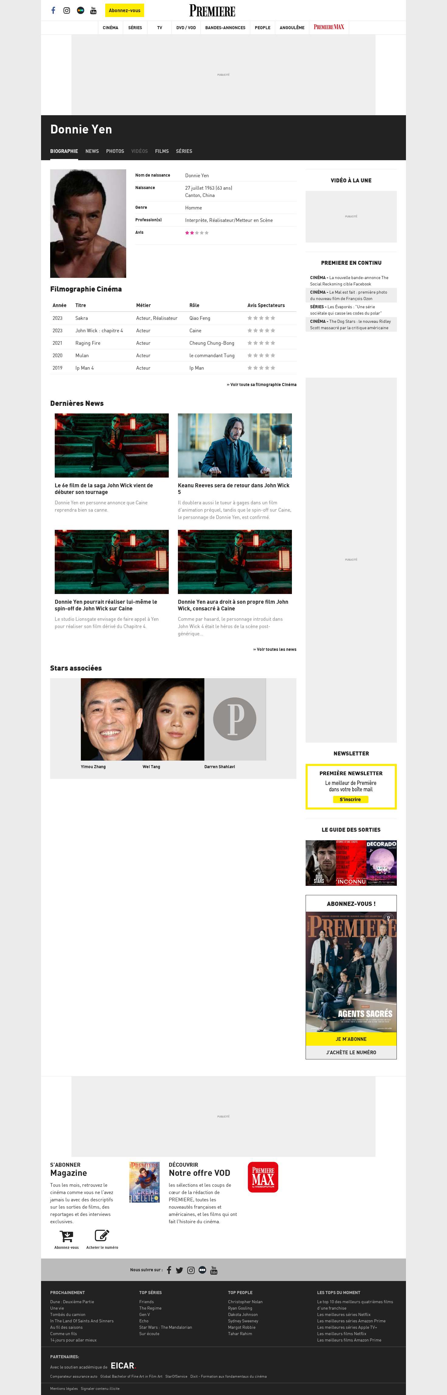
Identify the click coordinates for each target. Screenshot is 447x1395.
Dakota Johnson (243, 1314)
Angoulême (292, 27)
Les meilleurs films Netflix (341, 1333)
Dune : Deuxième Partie (72, 1301)
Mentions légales (64, 1388)
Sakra (81, 318)
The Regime (150, 1307)
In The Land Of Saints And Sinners (82, 1320)
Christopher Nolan (245, 1301)
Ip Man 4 (84, 368)
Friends (146, 1301)
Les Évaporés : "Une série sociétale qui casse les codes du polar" (346, 310)
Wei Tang (151, 766)
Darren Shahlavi (219, 766)
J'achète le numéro (351, 1052)
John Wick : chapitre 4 (99, 330)
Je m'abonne (351, 1039)
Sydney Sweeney (243, 1320)
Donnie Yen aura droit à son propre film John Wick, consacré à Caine (233, 605)
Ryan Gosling (240, 1307)
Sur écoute (149, 1333)
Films (162, 151)
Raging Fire (87, 343)
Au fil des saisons (66, 1327)
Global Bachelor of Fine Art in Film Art (131, 1376)
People (262, 27)
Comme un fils (63, 1333)
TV (159, 27)
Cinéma (110, 27)
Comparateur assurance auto (73, 1376)
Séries (135, 27)
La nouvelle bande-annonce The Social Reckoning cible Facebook (349, 280)
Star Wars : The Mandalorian (165, 1327)
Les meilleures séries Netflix (344, 1314)
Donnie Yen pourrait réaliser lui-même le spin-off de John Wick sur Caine (106, 605)
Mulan (82, 355)
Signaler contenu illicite (100, 1388)
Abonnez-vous (124, 10)
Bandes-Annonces (225, 27)
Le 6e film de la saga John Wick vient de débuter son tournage (104, 488)
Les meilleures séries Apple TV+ (347, 1327)
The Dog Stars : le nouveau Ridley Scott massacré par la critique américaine (350, 324)
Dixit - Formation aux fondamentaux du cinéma (228, 1376)
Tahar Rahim (240, 1333)
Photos (115, 151)
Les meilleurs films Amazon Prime (349, 1339)
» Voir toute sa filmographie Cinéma (261, 384)
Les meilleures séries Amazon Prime (351, 1320)
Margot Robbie (241, 1327)
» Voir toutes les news (274, 649)
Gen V (144, 1314)
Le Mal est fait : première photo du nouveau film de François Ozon (348, 295)
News (92, 151)
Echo (143, 1320)
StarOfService (176, 1376)
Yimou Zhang (93, 766)
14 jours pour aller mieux (73, 1339)
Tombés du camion (67, 1314)
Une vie (57, 1307)
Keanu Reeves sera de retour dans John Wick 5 (233, 488)
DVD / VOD (186, 27)
